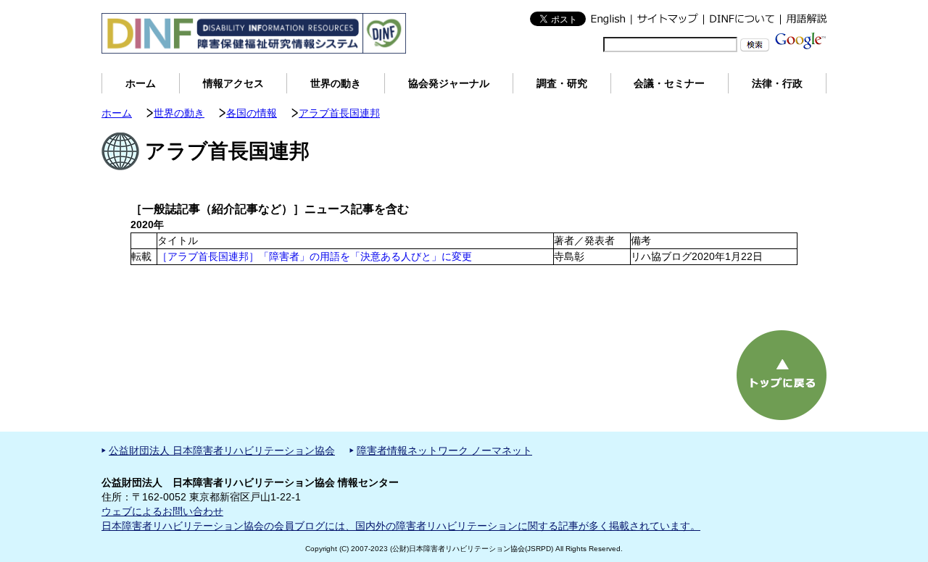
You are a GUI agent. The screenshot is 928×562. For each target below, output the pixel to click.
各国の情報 (251, 113)
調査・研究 (561, 83)
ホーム (140, 83)
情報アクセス (233, 83)
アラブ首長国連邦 (339, 113)
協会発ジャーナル (448, 83)
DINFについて (741, 19)
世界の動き (335, 83)
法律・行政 (777, 83)
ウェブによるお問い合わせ (162, 511)
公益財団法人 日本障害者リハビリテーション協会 (222, 450)
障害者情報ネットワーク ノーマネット (444, 450)
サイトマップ (667, 19)
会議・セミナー (669, 83)
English (608, 19)
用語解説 (803, 19)
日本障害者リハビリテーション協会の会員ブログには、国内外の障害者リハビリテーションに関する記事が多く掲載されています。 (401, 526)
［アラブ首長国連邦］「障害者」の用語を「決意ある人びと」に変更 (314, 256)
